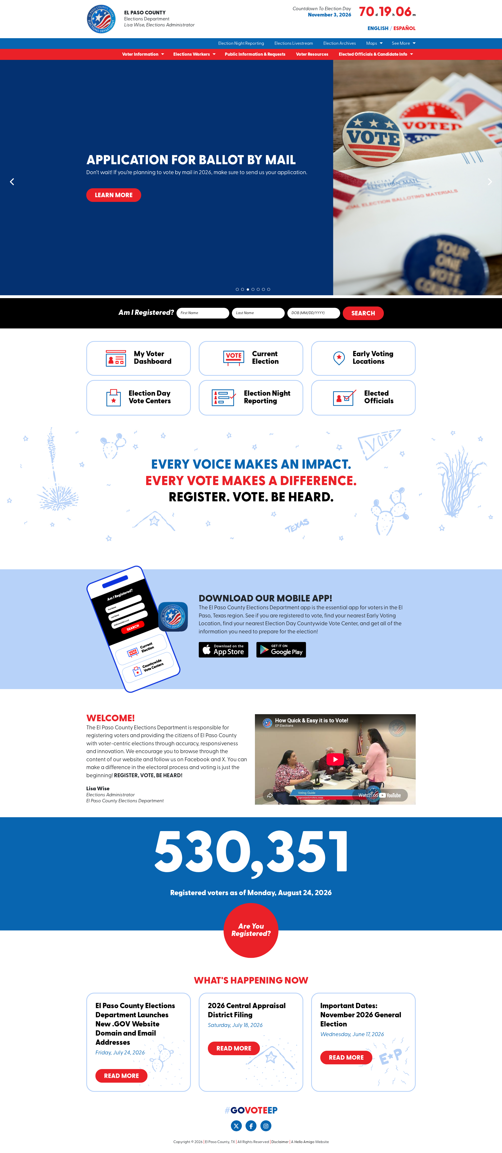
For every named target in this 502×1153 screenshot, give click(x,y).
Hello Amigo (304, 1142)
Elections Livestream (294, 44)
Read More (121, 1076)
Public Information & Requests (255, 54)
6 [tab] (263, 288)
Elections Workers (191, 54)
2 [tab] (242, 288)
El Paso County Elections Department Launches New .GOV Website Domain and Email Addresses (135, 1025)
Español (404, 28)
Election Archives (339, 44)
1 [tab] (237, 288)
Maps (371, 44)
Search (363, 314)
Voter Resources (312, 54)
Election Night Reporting (241, 44)
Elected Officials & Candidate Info (373, 54)
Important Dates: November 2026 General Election (360, 1015)
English (378, 28)
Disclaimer (280, 1142)
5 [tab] (258, 288)
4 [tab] (253, 288)
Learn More (114, 203)
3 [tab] (247, 288)
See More (401, 44)
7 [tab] (268, 288)
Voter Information (140, 54)
